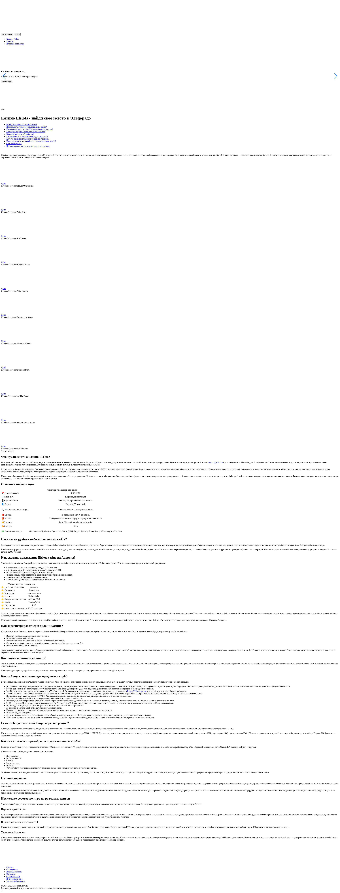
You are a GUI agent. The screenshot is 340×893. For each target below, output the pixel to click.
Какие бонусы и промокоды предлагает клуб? (27, 136)
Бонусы (9, 41)
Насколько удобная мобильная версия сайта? (26, 127)
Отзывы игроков (14, 143)
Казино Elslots (12, 39)
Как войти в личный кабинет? (20, 134)
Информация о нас (14, 879)
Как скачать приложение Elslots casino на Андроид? (29, 129)
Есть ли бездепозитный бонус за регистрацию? (27, 139)
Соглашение (12, 869)
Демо (3, 183)
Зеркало (10, 867)
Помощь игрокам (14, 872)
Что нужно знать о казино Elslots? (21, 124)
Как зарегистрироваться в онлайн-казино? (25, 132)
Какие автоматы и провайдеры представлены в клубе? (31, 141)
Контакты (10, 874)
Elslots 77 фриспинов (136, 691)
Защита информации (15, 881)
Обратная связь (13, 876)
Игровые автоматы (15, 44)
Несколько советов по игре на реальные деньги (27, 146)
